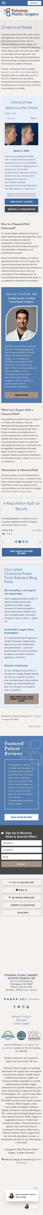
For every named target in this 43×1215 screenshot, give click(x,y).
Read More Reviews (21, 817)
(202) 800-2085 (25, 987)
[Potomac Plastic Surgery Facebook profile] (14, 1007)
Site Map (21, 1020)
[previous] (3, 542)
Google (9, 534)
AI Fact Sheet (21, 1023)
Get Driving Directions (22, 897)
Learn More (21, 395)
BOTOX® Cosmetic (10, 491)
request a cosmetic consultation (16, 72)
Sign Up (21, 864)
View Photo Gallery (21, 201)
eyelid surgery (19, 478)
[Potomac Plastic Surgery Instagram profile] (23, 1007)
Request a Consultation (21, 209)
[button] (30, 118)
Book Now (23, 913)
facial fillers (26, 491)
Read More (30, 189)
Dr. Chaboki (36, 716)
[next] (39, 542)
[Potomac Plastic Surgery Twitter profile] (18, 1007)
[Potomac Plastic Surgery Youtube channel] (27, 1007)
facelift (4, 478)
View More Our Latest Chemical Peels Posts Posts (21, 698)
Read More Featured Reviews (21, 552)
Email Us (23, 890)
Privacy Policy (21, 1016)
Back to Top (34, 726)
